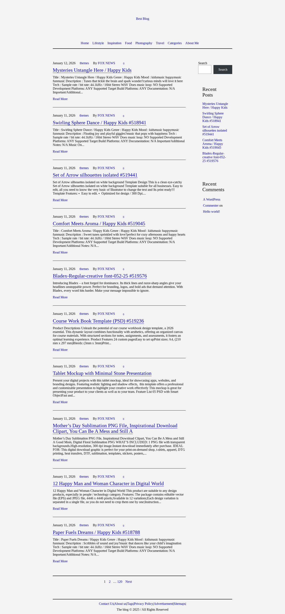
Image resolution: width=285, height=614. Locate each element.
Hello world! (211, 211)
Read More (60, 99)
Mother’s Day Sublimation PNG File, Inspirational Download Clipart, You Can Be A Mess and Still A (115, 428)
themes (84, 63)
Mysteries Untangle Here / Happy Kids (92, 70)
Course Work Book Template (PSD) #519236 (98, 321)
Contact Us (106, 603)
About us (120, 603)
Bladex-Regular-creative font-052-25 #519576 (100, 276)
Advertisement (163, 603)
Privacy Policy (143, 603)
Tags (130, 603)
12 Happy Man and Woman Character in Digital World (108, 483)
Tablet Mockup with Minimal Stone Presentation (102, 373)
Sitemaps (179, 603)
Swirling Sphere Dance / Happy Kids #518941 (99, 122)
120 (119, 581)
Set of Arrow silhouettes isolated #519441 (95, 175)
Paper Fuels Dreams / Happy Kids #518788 (96, 532)
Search (202, 63)
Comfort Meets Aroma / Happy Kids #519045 (99, 223)
